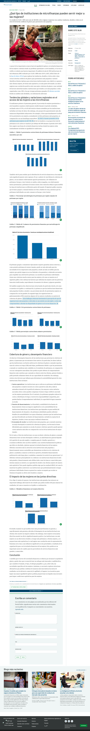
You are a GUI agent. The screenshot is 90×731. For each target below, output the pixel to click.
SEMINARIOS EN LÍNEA (44, 5)
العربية (28, 1)
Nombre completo (19, 627)
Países (59, 5)
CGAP (76, 50)
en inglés (76, 43)
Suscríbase (59, 1)
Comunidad (66, 5)
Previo (23, 657)
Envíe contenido (67, 1)
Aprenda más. (19, 609)
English (19, 1)
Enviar (17, 657)
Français (24, 1)
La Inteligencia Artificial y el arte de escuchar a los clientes (71, 692)
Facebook (66, 721)
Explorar (73, 5)
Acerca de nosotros (22, 718)
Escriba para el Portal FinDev (19, 587)
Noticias (34, 718)
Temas (53, 5)
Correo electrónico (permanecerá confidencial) (25, 634)
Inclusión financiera (22, 721)
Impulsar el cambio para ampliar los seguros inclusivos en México (15, 692)
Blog (35, 5)
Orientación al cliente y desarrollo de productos (80, 57)
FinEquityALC (78, 63)
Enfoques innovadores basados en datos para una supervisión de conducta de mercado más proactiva (44, 693)
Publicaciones (35, 723)
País (16, 641)
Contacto (19, 726)
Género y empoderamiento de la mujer (80, 54)
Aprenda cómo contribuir (23, 723)
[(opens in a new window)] (9, 720)
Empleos (34, 726)
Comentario (17, 613)
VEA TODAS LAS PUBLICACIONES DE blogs (18, 581)
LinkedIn (69, 721)
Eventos (34, 721)
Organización (18, 649)
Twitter (72, 721)
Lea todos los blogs (80, 670)
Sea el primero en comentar (35, 590)
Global (76, 60)
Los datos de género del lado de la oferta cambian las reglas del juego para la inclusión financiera (77, 110)
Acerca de (81, 5)
